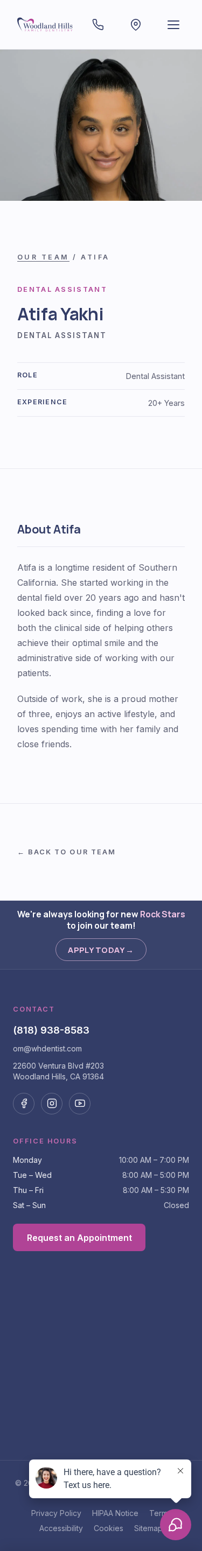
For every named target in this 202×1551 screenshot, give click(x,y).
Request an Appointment (79, 1237)
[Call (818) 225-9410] (98, 24)
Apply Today (101, 949)
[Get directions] (135, 24)
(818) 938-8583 (51, 1030)
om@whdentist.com (47, 1048)
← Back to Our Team (66, 852)
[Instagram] (51, 1103)
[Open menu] (173, 24)
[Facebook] (23, 1103)
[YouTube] (79, 1103)
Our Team (43, 257)
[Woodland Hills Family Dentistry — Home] (45, 25)
